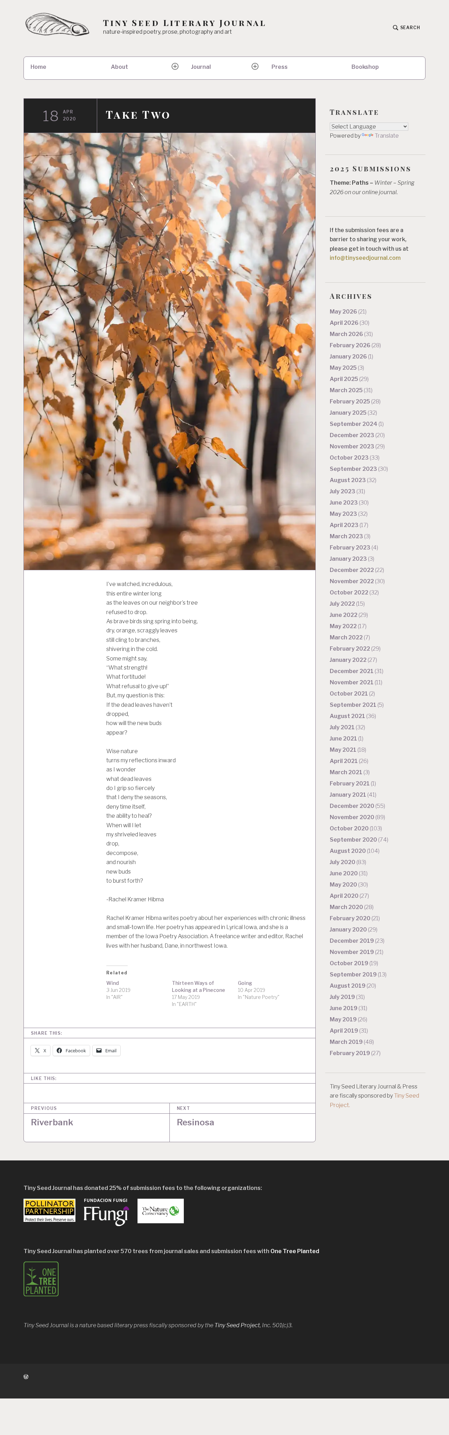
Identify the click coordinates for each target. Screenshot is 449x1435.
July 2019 (347, 997)
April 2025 (349, 379)
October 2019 (354, 963)
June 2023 (349, 502)
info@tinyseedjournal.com (365, 258)
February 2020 (355, 918)
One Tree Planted (294, 1251)
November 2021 (356, 682)
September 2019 (358, 974)
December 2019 (357, 940)
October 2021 (352, 693)
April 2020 (349, 896)
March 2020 (352, 907)
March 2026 (351, 334)
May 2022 (348, 626)
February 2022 (355, 648)
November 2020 (357, 817)
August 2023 (353, 480)
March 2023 (350, 536)
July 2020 (348, 862)
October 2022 (354, 592)
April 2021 (349, 761)
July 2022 (347, 603)
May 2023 (349, 514)
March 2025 (351, 390)
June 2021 (346, 738)
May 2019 (348, 1019)
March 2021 (350, 772)
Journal (201, 67)
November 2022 (357, 581)
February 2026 (355, 345)
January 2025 (353, 412)
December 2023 (357, 435)
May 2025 (347, 367)
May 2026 (348, 311)
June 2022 (349, 615)
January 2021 (353, 794)
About (119, 67)
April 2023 (349, 525)
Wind (112, 983)
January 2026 (351, 356)
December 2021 (356, 671)
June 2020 (349, 873)
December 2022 (357, 570)
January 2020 (353, 929)
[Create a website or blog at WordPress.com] (26, 1377)
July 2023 (347, 491)
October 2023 (355, 457)
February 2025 (355, 401)
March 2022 (350, 637)
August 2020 (355, 851)
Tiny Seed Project (237, 1325)
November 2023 (357, 446)
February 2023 (354, 547)
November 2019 (356, 952)
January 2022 (353, 660)
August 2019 (353, 985)
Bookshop (365, 67)
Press (280, 67)
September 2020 (359, 839)
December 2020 (357, 806)
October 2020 (356, 828)
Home (38, 67)
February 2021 (353, 783)
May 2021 (348, 749)
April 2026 (349, 323)
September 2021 (357, 705)
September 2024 (357, 424)
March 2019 (352, 1042)
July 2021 (347, 727)
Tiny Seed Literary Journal (184, 22)
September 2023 (359, 469)
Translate (387, 135)
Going (245, 983)
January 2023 (352, 558)
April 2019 (349, 1030)
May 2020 (349, 884)
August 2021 (353, 716)
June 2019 (348, 1008)
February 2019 (355, 1053)
